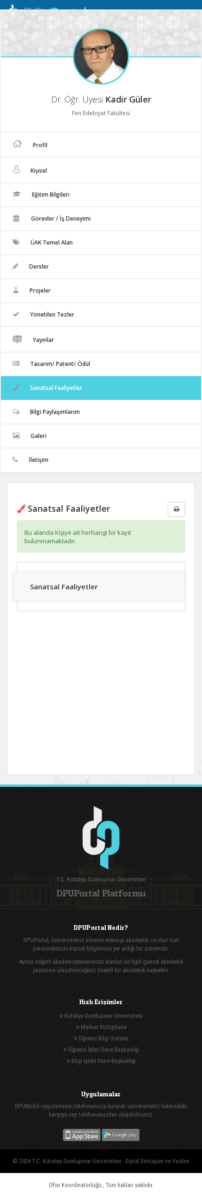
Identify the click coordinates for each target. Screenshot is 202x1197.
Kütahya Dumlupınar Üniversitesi (103, 1015)
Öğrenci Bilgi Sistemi (102, 1038)
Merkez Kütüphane (102, 1027)
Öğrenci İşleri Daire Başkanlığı (103, 1049)
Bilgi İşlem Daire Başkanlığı (103, 1060)
